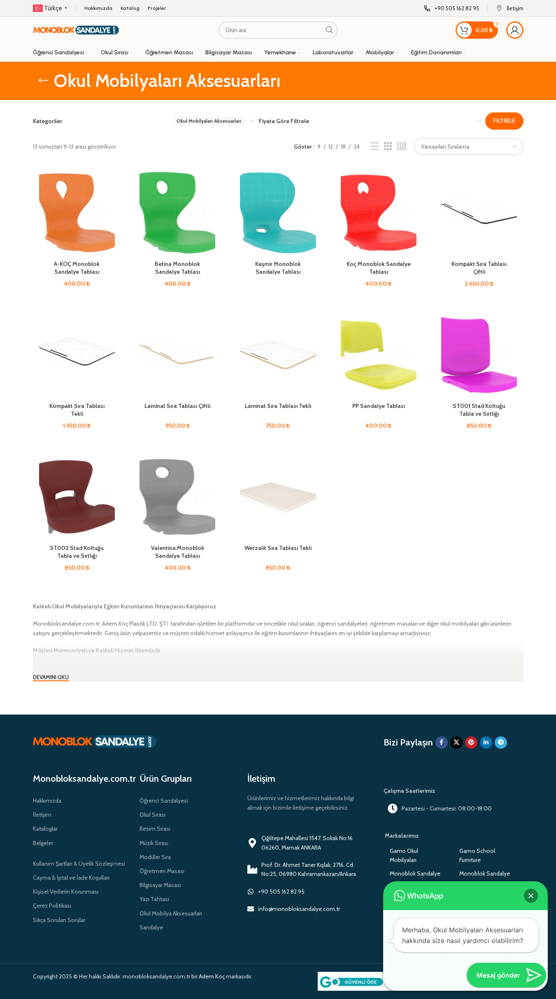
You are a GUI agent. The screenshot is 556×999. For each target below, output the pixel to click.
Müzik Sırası (154, 843)
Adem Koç (212, 976)
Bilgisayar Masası (160, 885)
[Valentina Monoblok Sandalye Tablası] (177, 497)
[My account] (515, 30)
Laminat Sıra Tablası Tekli (278, 406)
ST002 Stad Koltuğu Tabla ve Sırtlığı (77, 552)
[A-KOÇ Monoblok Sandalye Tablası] (77, 213)
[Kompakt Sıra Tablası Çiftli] (479, 213)
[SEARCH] (329, 30)
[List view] (375, 146)
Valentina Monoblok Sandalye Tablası (177, 552)
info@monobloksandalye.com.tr (299, 909)
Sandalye (151, 927)
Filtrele (504, 120)
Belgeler (43, 843)
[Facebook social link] (441, 742)
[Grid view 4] (401, 146)
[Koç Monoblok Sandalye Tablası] (378, 213)
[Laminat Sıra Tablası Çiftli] (177, 355)
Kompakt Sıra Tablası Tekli (77, 410)
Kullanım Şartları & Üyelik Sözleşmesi (79, 863)
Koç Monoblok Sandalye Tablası (379, 268)
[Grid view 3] (388, 146)
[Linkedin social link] (486, 742)
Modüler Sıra (155, 857)
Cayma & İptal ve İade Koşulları (71, 877)
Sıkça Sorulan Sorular (59, 920)
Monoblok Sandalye (415, 873)
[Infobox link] (451, 8)
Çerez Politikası (52, 905)
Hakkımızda (47, 800)
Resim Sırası (155, 828)
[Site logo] (76, 29)
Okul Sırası (152, 814)
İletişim (42, 814)
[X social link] (456, 742)
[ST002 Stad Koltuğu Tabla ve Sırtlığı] (77, 497)
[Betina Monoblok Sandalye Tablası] (177, 213)
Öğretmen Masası (162, 871)
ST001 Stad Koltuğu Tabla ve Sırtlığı (479, 410)
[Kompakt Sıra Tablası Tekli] (77, 355)
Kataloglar (45, 828)
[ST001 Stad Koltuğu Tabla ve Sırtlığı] (479, 355)
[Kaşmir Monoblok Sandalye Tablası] (278, 213)
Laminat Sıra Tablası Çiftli (177, 406)
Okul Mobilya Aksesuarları (171, 913)
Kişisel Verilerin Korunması (65, 891)
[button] (531, 896)
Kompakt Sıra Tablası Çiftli (479, 268)
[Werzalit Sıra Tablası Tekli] (278, 497)
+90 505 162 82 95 (281, 891)
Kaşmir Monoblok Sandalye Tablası (278, 268)
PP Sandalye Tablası (378, 406)
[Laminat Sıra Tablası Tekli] (278, 355)
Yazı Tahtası (154, 899)
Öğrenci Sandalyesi (164, 800)
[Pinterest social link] (471, 742)
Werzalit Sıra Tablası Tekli (278, 548)
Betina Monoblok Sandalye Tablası (177, 268)
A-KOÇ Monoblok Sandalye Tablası (77, 268)
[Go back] (43, 80)
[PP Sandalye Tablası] (378, 355)
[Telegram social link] (501, 742)
